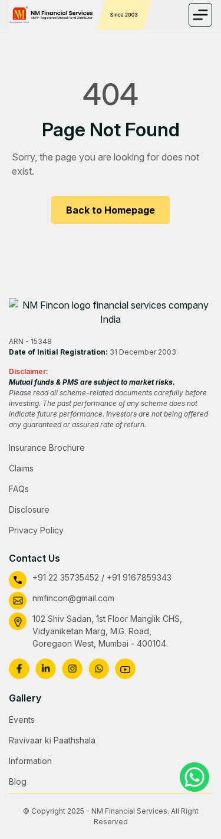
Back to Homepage (110, 210)
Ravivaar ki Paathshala (52, 740)
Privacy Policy (36, 530)
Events (22, 720)
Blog (18, 781)
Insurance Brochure (47, 448)
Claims (21, 468)
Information (30, 761)
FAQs (19, 489)
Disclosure (29, 509)
